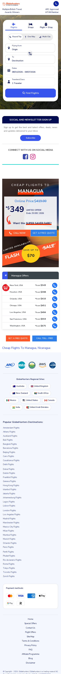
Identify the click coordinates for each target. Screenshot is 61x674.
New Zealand (22, 393)
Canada (51, 400)
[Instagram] (33, 157)
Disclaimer (30, 663)
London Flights (9, 510)
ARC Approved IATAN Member (52, 11)
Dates (14, 68)
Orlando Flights (10, 543)
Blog (30, 658)
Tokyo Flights (9, 568)
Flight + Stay (46, 27)
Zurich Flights (9, 576)
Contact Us (30, 628)
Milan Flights (8, 531)
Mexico (13, 400)
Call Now (19, 232)
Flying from (17, 45)
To (13, 57)
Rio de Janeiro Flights (12, 560)
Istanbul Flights (9, 489)
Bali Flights (8, 440)
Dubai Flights (9, 469)
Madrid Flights (9, 519)
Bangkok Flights (10, 444)
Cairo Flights (8, 456)
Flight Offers (30, 632)
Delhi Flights (8, 464)
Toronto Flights (10, 572)
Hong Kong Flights (11, 485)
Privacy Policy (30, 645)
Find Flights (32, 93)
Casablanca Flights (11, 460)
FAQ (30, 650)
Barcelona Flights (10, 448)
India (18, 407)
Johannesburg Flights (12, 497)
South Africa (43, 393)
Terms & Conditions (30, 641)
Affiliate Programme (30, 654)
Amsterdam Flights (11, 428)
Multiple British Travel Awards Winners (12, 11)
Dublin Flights (9, 473)
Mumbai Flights (9, 535)
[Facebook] (25, 157)
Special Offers (30, 623)
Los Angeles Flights (11, 514)
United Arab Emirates (39, 407)
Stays (30, 27)
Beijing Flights (9, 452)
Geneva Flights (9, 481)
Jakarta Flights (9, 493)
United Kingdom (41, 386)
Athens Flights (9, 432)
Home (30, 619)
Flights (13, 27)
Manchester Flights (11, 523)
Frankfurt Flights (10, 477)
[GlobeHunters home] (11, 4)
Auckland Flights (10, 436)
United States (32, 400)
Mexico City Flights (11, 527)
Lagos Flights (9, 502)
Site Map (30, 636)
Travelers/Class (18, 79)
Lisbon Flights (9, 506)
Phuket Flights (9, 556)
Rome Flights (9, 564)
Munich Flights (9, 539)
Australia (20, 386)
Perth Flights (8, 552)
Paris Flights (8, 547)
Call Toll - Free (44, 338)
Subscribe (30, 137)
